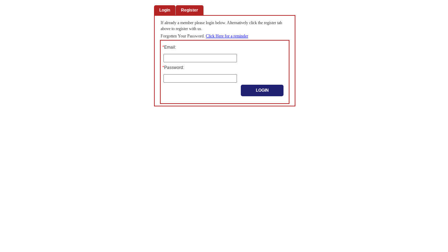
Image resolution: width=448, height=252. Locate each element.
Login (164, 10)
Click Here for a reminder (227, 36)
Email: (169, 47)
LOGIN (262, 90)
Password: (173, 67)
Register (189, 10)
